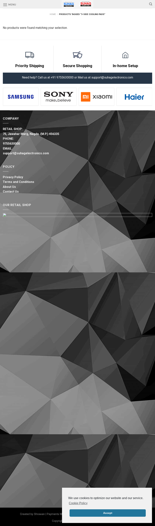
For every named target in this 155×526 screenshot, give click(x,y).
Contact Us (11, 191)
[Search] (150, 4)
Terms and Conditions (18, 182)
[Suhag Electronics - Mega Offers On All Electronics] (78, 4)
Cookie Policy (78, 503)
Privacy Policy (13, 177)
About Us (9, 187)
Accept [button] (107, 512)
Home (53, 14)
